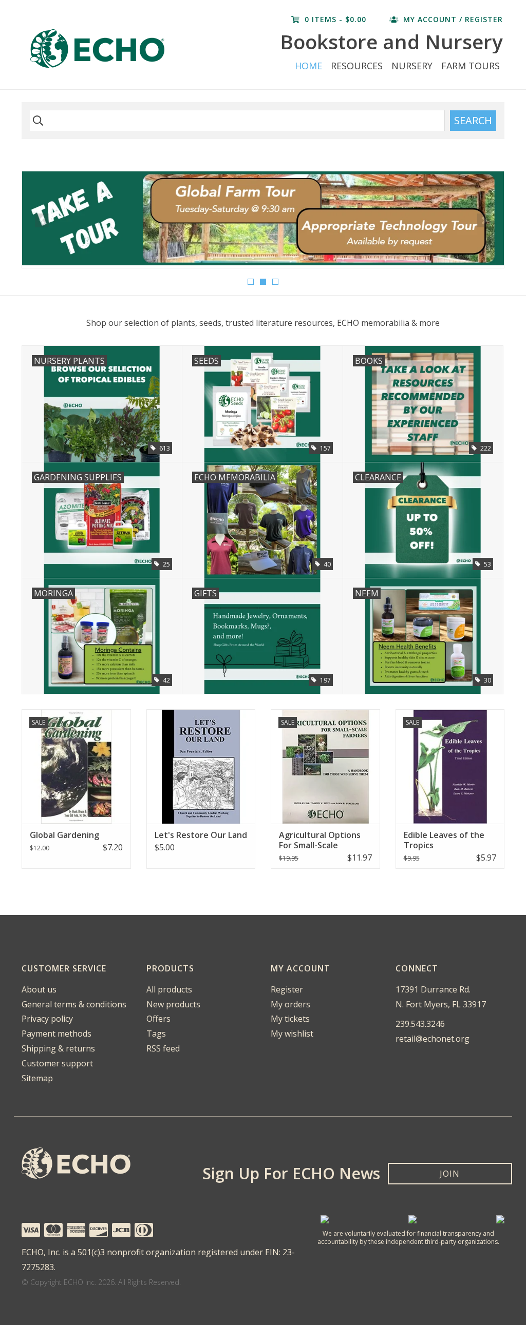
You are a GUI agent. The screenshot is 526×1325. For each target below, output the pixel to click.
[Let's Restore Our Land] (201, 766)
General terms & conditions (74, 1004)
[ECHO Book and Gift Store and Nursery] (119, 48)
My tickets (290, 1018)
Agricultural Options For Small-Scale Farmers (320, 840)
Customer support (57, 1063)
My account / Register (452, 19)
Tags (156, 1033)
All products (169, 989)
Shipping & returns (58, 1048)
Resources (357, 66)
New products (173, 1004)
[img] (36, 120)
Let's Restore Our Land (201, 835)
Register (287, 989)
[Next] (484, 220)
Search (473, 120)
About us (39, 989)
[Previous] (42, 220)
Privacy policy (47, 1018)
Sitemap (37, 1078)
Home (308, 66)
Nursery (412, 66)
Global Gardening (64, 835)
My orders (290, 1004)
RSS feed (163, 1048)
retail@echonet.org (432, 1038)
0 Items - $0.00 (335, 19)
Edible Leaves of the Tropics (444, 840)
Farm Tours (470, 66)
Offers (158, 1018)
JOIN (450, 1173)
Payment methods (56, 1033)
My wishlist (292, 1033)
